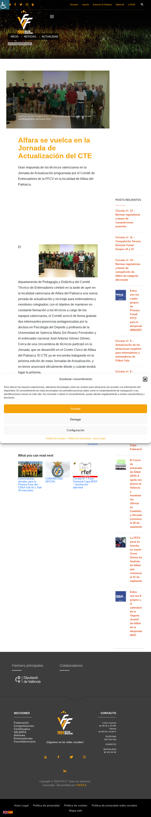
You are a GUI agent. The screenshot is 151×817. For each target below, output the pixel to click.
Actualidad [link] (74, 116)
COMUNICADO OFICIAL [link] (54, 480)
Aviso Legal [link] (99, 438)
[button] (145, 379)
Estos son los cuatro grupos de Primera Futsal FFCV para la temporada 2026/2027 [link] (136, 310)
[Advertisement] (58, 216)
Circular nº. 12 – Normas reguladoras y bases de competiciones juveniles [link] (127, 218)
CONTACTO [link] (110, 744)
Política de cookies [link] (56, 438)
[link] (4, 4)
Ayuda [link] (85, 4)
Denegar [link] (75, 419)
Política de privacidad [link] (79, 438)
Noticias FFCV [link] (43, 119)
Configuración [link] (75, 430)
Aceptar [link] (76, 408)
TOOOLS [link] (81, 785)
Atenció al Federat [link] (102, 4)
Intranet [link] (74, 4)
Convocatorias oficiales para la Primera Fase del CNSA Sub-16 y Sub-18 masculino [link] (30, 484)
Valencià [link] (120, 4)
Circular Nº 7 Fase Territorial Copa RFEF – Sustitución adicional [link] (85, 483)
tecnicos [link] (92, 444)
